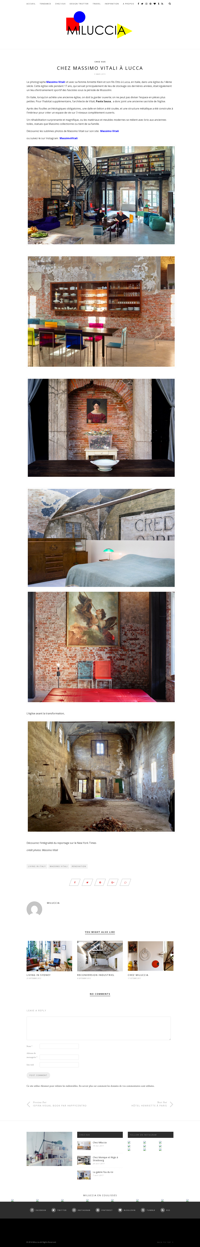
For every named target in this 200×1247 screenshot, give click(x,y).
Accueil (31, 4)
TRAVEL (97, 4)
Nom (29, 1046)
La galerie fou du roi (103, 1172)
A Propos (128, 4)
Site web (30, 1064)
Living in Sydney (39, 974)
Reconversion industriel (96, 974)
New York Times (86, 843)
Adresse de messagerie (32, 1055)
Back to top (164, 1242)
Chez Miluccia (138, 974)
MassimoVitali (69, 138)
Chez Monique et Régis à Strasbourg (105, 1159)
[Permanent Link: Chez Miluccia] (84, 1149)
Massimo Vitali (59, 866)
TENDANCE (45, 4)
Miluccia (53, 902)
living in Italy (37, 866)
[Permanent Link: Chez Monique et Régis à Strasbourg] (84, 1164)
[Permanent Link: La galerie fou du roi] (84, 1178)
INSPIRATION (112, 4)
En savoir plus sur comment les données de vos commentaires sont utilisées (116, 1086)
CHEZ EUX (60, 4)
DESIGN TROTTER (79, 4)
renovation (79, 866)
